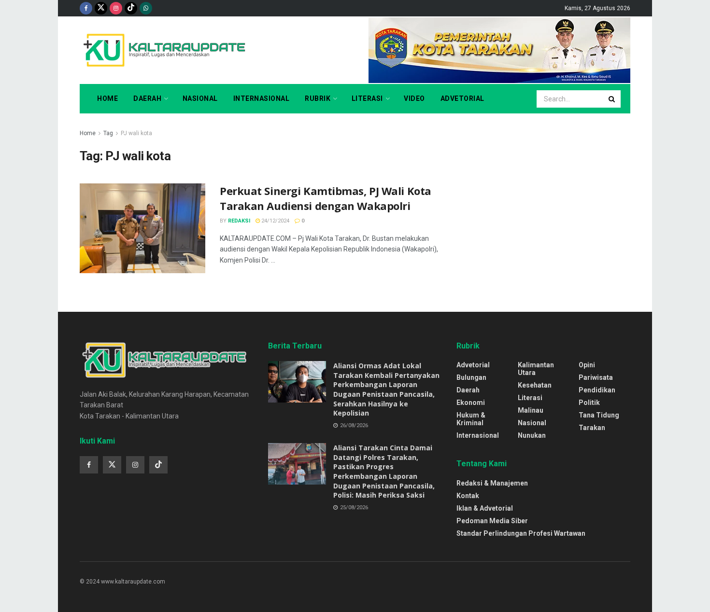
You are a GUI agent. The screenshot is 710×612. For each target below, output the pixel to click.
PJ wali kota (136, 133)
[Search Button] (612, 99)
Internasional (261, 98)
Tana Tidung (599, 415)
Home (107, 98)
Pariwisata (596, 377)
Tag (108, 133)
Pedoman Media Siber (492, 521)
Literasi (367, 98)
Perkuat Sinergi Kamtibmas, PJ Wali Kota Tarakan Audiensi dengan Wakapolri (325, 198)
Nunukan (532, 435)
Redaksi (239, 221)
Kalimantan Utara (536, 368)
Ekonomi (470, 402)
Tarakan (592, 427)
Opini (587, 365)
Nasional (200, 98)
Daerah (147, 98)
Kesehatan (535, 385)
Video (414, 98)
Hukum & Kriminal (470, 419)
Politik (589, 402)
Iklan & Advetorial (484, 508)
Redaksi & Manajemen (492, 483)
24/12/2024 (274, 221)
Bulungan (471, 377)
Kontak (467, 496)
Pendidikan (597, 390)
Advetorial (462, 98)
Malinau (530, 410)
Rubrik (317, 98)
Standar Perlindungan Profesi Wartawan (520, 533)
